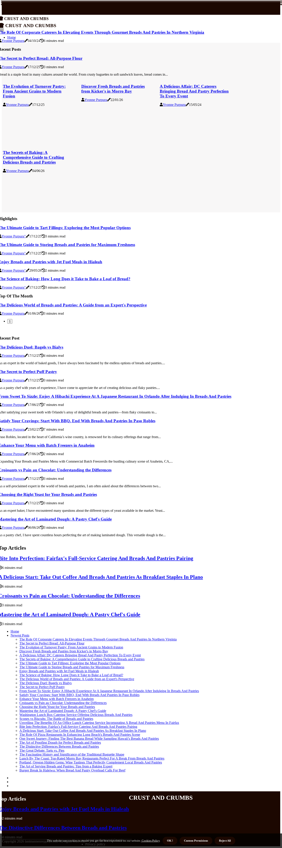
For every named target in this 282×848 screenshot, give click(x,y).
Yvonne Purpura (13, 41)
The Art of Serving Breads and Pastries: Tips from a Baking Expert (65, 766)
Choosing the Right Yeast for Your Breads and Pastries (57, 707)
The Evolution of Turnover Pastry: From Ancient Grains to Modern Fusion (34, 91)
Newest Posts (20, 635)
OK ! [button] (170, 840)
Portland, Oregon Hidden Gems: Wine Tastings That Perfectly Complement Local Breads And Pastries (90, 762)
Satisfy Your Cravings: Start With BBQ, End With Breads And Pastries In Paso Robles (79, 695)
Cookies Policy (150, 840)
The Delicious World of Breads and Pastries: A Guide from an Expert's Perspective (76, 679)
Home (15, 631)
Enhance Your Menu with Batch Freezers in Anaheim (56, 699)
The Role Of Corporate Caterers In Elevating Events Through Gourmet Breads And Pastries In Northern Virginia (98, 639)
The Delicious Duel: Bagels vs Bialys (45, 683)
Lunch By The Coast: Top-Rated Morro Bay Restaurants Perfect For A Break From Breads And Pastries (91, 758)
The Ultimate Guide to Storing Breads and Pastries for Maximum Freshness (71, 667)
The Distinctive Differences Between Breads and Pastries (59, 746)
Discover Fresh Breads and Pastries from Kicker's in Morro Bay (113, 88)
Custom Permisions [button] (196, 840)
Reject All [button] (225, 840)
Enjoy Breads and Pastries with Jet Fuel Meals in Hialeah (59, 671)
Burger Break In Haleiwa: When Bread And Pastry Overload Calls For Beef (72, 770)
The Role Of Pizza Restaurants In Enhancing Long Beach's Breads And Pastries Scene (79, 734)
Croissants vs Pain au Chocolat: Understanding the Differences (63, 703)
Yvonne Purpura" (14, 236)
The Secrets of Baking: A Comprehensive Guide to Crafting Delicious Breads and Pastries (33, 157)
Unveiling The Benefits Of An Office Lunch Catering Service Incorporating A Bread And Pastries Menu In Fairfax (99, 723)
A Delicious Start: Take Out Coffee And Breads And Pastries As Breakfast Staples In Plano (82, 730)
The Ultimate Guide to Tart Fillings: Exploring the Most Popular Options (70, 663)
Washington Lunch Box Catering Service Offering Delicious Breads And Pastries (75, 715)
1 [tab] (10, 321)
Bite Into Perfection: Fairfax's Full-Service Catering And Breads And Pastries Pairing (78, 726)
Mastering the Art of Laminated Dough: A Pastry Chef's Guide (62, 711)
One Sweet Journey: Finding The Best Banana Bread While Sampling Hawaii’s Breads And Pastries (89, 738)
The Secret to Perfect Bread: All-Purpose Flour (51, 643)
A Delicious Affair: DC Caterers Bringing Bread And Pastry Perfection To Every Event (194, 91)
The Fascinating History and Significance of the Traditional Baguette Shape (71, 754)
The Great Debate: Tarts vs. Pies (41, 750)
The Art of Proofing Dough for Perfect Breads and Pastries (60, 742)
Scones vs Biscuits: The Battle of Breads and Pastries (56, 719)
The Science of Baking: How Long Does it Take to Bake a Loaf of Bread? (71, 675)
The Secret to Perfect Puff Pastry (42, 687)
